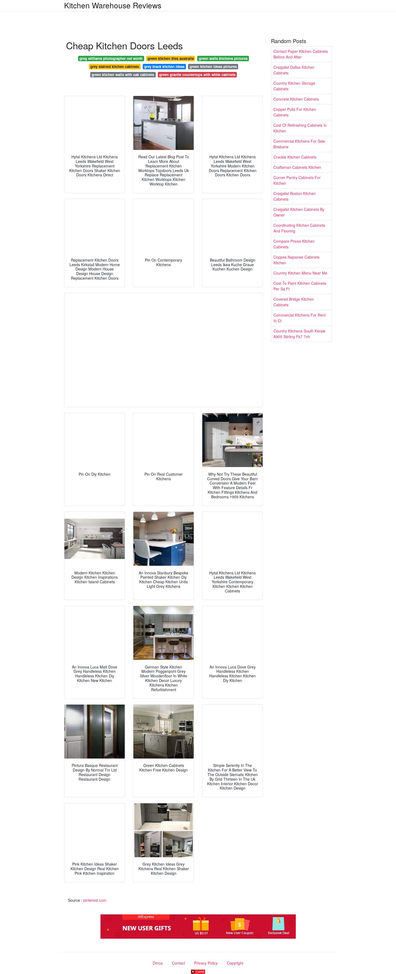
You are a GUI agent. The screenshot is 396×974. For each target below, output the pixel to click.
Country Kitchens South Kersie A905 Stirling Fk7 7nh (299, 333)
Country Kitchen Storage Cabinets (294, 85)
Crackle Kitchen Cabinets (294, 157)
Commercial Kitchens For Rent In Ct (299, 317)
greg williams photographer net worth (111, 58)
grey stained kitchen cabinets (114, 66)
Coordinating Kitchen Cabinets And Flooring (299, 228)
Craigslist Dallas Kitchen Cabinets (293, 70)
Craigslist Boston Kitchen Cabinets (294, 196)
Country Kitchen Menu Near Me (300, 273)
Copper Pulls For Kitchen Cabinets (294, 112)
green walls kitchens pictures (223, 58)
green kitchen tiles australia (171, 58)
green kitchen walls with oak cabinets (123, 74)
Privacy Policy (206, 963)
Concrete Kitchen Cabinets (296, 99)
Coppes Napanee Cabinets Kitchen (296, 259)
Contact (178, 963)
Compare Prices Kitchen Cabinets (294, 243)
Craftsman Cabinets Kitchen (297, 167)
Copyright (235, 963)
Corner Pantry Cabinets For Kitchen (297, 180)
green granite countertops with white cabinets (197, 74)
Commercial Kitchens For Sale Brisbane (299, 143)
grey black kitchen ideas (164, 66)
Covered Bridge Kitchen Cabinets (293, 301)
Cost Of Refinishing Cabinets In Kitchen (300, 127)
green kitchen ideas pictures (213, 66)
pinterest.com (94, 900)
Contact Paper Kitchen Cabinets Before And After (300, 54)
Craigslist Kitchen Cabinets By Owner (298, 212)
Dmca (158, 963)
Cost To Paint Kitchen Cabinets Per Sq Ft (299, 285)
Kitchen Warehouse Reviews (112, 5)
